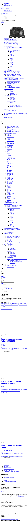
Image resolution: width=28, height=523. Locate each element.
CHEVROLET (10, 143)
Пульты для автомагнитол (13, 50)
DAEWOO (9, 149)
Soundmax (12, 64)
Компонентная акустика (13, 127)
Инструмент (10, 102)
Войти (2, 276)
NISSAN (9, 175)
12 (1, 309)
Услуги (5, 4)
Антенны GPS (10, 111)
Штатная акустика (11, 129)
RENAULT (9, 186)
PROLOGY (9, 185)
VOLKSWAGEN (11, 198)
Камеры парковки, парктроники (12, 74)
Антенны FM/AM (11, 110)
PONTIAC (9, 184)
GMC (8, 154)
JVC (11, 54)
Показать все (8, 309)
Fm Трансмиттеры (11, 101)
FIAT (8, 151)
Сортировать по (5, 303)
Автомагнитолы (8, 46)
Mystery (11, 58)
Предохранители (11, 83)
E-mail (2, 509)
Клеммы (9, 85)
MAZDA (9, 171)
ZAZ (8, 201)
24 (3, 309)
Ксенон (11, 91)
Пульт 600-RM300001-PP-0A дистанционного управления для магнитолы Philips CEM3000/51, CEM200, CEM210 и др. (12, 455)
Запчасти (9, 95)
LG (7, 169)
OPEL (8, 177)
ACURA (9, 135)
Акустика (6, 38)
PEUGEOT (9, 179)
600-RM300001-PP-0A (6, 450)
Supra (11, 66)
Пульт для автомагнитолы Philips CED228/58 (11, 340)
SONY (8, 192)
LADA (8, 165)
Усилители (9, 86)
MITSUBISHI (10, 174)
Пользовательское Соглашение (11, 471)
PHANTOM (10, 181)
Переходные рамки (9, 78)
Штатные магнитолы (12, 48)
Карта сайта (7, 1)
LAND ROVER (10, 166)
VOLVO (9, 200)
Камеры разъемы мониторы (14, 75)
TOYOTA (9, 197)
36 (4, 309)
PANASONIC (10, 178)
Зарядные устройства (15, 105)
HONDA (9, 155)
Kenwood (12, 56)
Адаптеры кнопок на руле (10, 42)
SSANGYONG (10, 193)
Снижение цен (7, 467)
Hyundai (12, 55)
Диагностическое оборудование (12, 71)
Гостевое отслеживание (10, 481)
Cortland (12, 51)
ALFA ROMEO (10, 137)
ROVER (9, 188)
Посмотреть (4, 392)
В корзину (7, 351)
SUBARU (9, 194)
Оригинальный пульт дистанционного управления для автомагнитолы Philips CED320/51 (14, 390)
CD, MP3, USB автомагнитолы (14, 47)
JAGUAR (9, 159)
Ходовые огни (13, 94)
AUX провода (7, 44)
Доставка (6, 466)
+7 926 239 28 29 (8, 5)
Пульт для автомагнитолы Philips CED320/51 (11, 382)
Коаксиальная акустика (12, 126)
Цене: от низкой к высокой (11, 305)
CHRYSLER (10, 145)
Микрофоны (13, 99)
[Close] (1, 121)
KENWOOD (10, 163)
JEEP (8, 161)
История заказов (8, 478)
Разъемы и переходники (10, 39)
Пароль (2, 511)
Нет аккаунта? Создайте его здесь (9, 519)
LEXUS (9, 167)
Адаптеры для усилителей (13, 87)
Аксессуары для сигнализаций (11, 68)
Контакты (6, 3)
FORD (8, 153)
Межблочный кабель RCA (13, 82)
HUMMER (9, 157)
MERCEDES (10, 173)
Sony (11, 63)
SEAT (8, 189)
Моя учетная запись (9, 477)
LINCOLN (9, 170)
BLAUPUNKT (10, 141)
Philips (11, 60)
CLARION (9, 147)
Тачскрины (12, 98)
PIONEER (9, 182)
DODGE (9, 150)
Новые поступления (9, 469)
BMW (8, 142)
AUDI (8, 139)
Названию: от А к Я (14, 303)
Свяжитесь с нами (8, 470)
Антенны (6, 109)
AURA (8, 134)
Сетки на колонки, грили (13, 131)
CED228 (3, 345)
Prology (11, 62)
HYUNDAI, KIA (11, 158)
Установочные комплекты (13, 81)
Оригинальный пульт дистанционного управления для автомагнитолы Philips (14, 349)
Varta (11, 67)
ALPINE (9, 138)
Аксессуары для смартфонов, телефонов (17, 103)
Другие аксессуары (8, 89)
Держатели (12, 107)
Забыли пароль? (5, 514)
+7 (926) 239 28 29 (5, 491)
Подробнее (21, 496)
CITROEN (9, 146)
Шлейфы (12, 97)
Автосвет (9, 90)
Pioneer (11, 59)
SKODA (9, 190)
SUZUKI (9, 196)
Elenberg (12, 52)
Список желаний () (5, 8)
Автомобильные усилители (11, 79)
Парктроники (10, 77)
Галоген (12, 93)
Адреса (5, 480)
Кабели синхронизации (16, 106)
